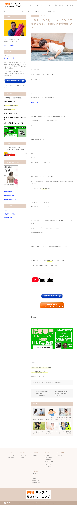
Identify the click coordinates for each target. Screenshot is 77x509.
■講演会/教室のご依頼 (10, 199)
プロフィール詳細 (9, 45)
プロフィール (30, 5)
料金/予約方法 (59, 455)
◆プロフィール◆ (35, 102)
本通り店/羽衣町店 (48, 457)
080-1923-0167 (9, 58)
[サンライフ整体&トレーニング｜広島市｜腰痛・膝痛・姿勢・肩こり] (12, 5)
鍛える (53, 382)
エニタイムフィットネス (49, 464)
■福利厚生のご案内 (9, 195)
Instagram (10, 503)
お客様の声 (40, 5)
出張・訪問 (47, 455)
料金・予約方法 (59, 5)
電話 (33, 476)
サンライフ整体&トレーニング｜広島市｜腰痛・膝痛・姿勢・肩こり (37, 503)
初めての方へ (19, 5)
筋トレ (60, 382)
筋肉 (58, 382)
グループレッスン (48, 466)
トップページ (11, 455)
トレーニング (35, 15)
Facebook (7, 503)
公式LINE (34, 478)
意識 (50, 382)
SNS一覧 (22, 457)
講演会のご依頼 (35, 480)
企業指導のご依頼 (36, 482)
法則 (56, 382)
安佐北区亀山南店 (48, 459)
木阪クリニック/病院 (49, 461)
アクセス (49, 5)
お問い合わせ (70, 5)
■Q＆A (6, 210)
